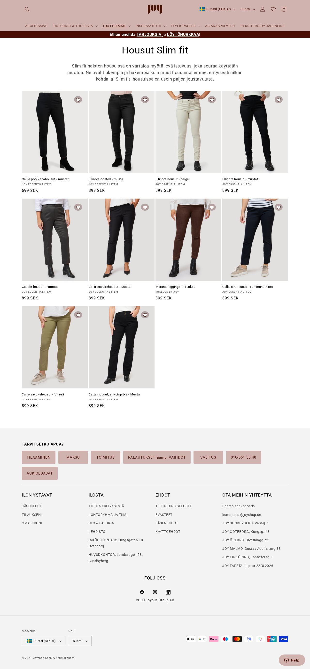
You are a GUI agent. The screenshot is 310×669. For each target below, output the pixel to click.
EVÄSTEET (163, 515)
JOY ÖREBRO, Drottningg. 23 (246, 540)
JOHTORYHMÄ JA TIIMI (108, 515)
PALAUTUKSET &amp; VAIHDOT (157, 457)
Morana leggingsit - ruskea (175, 287)
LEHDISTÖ (97, 532)
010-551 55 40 (243, 457)
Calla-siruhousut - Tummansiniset (247, 287)
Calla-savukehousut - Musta (110, 287)
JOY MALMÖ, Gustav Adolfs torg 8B (251, 548)
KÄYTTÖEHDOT (167, 532)
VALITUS (208, 457)
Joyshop (38, 658)
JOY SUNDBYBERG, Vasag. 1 (245, 523)
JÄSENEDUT (32, 506)
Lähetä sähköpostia (238, 506)
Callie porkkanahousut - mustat (45, 179)
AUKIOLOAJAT (40, 473)
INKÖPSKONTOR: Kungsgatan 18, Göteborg (116, 543)
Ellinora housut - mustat (240, 179)
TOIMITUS (105, 457)
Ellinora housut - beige (172, 179)
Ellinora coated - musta (106, 179)
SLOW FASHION (101, 523)
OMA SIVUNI (32, 523)
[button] (27, 9)
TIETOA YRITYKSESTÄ (106, 506)
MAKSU (73, 457)
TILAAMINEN (39, 457)
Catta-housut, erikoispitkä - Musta (114, 394)
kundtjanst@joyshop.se (241, 515)
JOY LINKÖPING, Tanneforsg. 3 (248, 557)
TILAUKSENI (32, 515)
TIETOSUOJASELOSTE (173, 506)
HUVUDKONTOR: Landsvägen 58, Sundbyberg (116, 558)
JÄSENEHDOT (166, 523)
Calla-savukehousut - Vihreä (43, 394)
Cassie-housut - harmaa (40, 287)
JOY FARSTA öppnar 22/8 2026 (247, 566)
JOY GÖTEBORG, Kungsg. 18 (245, 532)
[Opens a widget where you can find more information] (292, 660)
